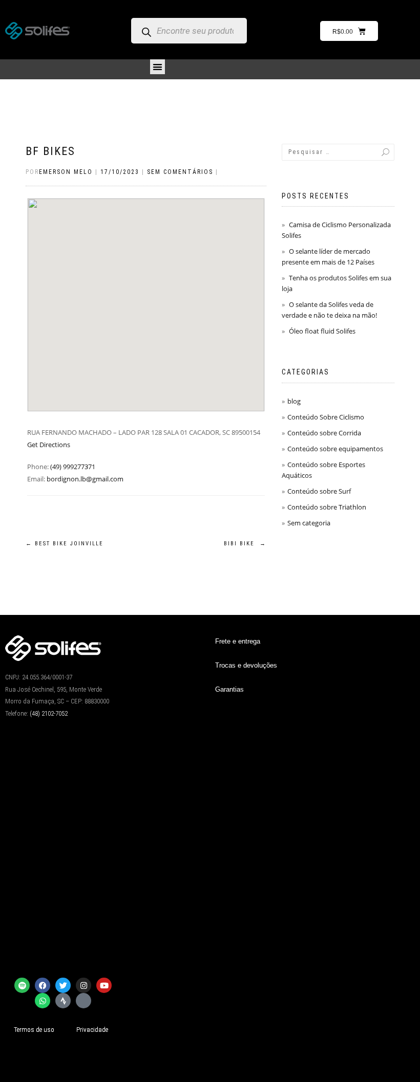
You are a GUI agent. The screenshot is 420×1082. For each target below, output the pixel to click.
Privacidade (92, 1029)
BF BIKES (50, 151)
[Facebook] (42, 985)
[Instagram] (83, 985)
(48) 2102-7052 (49, 713)
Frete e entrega (237, 641)
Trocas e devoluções (246, 665)
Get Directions (48, 444)
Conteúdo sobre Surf (319, 491)
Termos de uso (34, 1029)
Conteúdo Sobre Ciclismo (325, 417)
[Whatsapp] (42, 1000)
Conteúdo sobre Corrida (324, 432)
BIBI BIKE (245, 543)
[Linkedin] (83, 1000)
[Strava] (63, 1000)
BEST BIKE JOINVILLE (64, 543)
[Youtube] (104, 985)
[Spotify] (22, 985)
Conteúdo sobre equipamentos (335, 448)
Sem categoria (308, 522)
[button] (157, 66)
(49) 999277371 (72, 466)
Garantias (229, 689)
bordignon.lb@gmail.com (85, 478)
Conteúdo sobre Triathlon (326, 507)
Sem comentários (180, 171)
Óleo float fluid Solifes (322, 331)
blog (294, 401)
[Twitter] (63, 985)
